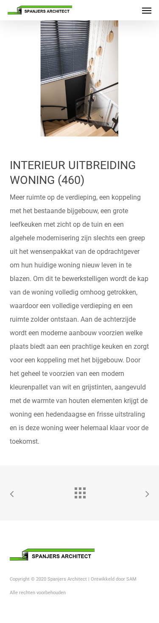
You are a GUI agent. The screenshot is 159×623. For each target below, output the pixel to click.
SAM (131, 579)
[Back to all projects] (79, 490)
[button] (146, 10)
